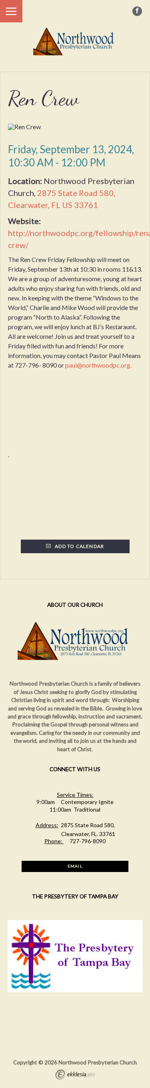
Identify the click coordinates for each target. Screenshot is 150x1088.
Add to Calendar (79, 546)
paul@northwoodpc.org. (98, 365)
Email (75, 866)
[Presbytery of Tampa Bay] (75, 990)
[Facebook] (137, 11)
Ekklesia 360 (75, 1076)
